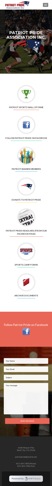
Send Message (27, 421)
